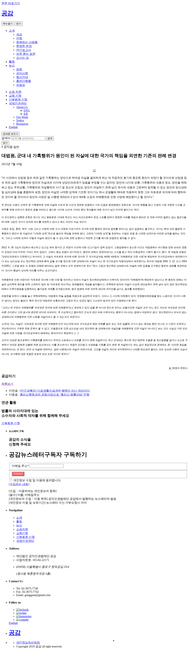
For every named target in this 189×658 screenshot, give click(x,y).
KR (26, 113)
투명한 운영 (24, 46)
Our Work (22, 117)
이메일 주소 (20, 465)
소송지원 (22, 529)
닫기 (18, 23)
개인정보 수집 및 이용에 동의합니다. (37, 480)
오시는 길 (22, 57)
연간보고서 (23, 50)
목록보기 (7, 383)
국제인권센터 (18, 103)
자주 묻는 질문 (25, 53)
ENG (27, 110)
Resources (22, 123)
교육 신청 (15, 95)
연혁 (19, 38)
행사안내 (22, 77)
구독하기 (18, 473)
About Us (22, 107)
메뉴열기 (8, 23)
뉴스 (12, 65)
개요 (19, 34)
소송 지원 (15, 91)
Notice (20, 120)
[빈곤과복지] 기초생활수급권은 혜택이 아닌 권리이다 (55, 390)
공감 (7, 13)
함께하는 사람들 (27, 42)
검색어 (5, 138)
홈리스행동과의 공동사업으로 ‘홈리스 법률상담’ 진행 (54, 394)
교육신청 (22, 533)
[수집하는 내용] (19, 484)
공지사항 (22, 73)
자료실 (20, 85)
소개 (12, 30)
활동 (12, 61)
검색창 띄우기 (10, 134)
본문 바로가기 (10, 3)
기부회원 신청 (18, 99)
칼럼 (19, 69)
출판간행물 (23, 81)
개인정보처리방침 (28, 642)
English (13, 127)
